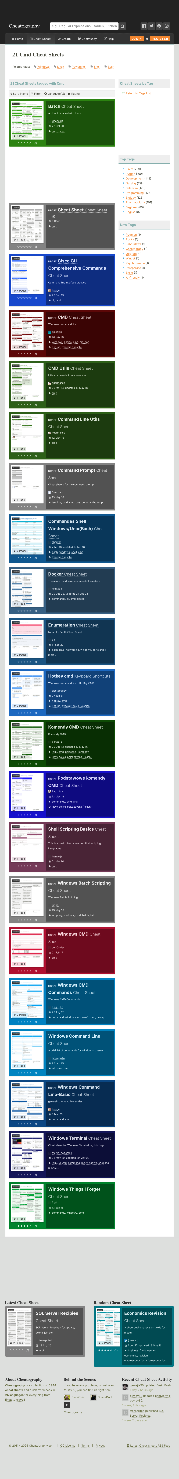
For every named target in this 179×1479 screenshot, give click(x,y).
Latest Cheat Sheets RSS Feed (149, 1445)
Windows (43, 66)
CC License (67, 1445)
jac (53, 215)
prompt (101, 1017)
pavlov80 (136, 1395)
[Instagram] (166, 26)
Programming (135, 193)
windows (57, 341)
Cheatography (15, 1385)
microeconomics (156, 1360)
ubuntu (63, 1162)
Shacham (57, 492)
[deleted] (133, 1340)
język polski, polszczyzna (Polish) (72, 756)
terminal (56, 502)
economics (130, 1355)
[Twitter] (151, 26)
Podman (131, 234)
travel (20, 1399)
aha (75, 801)
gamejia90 (137, 1385)
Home (18, 38)
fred (54, 1202)
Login (136, 38)
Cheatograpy (134, 249)
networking (72, 649)
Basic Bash (163, 1385)
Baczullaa (57, 791)
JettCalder (58, 947)
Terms (85, 1445)
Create (66, 38)
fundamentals (148, 1350)
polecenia (70, 751)
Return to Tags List (138, 93)
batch (62, 131)
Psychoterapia (135, 263)
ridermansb (58, 382)
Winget (130, 258)
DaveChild (78, 1397)
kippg (55, 904)
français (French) (72, 347)
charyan (56, 541)
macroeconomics (134, 1360)
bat (92, 915)
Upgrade (131, 253)
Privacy (100, 1445)
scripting (57, 915)
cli (53, 300)
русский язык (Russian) (76, 705)
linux (62, 649)
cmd (54, 131)
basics (68, 341)
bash (55, 551)
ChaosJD (57, 120)
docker (81, 598)
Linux (60, 66)
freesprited (45, 1340)
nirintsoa (57, 588)
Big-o (129, 272)
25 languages (14, 1395)
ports (95, 649)
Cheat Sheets (42, 38)
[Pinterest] (159, 26)
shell (74, 551)
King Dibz (57, 1007)
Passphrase (133, 268)
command (58, 1017)
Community (89, 38)
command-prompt (93, 502)
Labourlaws (133, 244)
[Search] (122, 26)
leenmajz (57, 856)
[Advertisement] (89, 9)
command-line (76, 1162)
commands (58, 598)
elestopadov (59, 690)
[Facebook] (144, 26)
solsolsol (57, 331)
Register (160, 38)
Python (130, 173)
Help (110, 38)
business (133, 1350)
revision (143, 1355)
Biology (131, 197)
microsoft (83, 1017)
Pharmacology (135, 202)
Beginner (131, 207)
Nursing (131, 183)
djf (53, 639)
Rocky (130, 239)
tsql (41, 1350)
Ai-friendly (133, 277)
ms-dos (84, 341)
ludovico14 (58, 1058)
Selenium (132, 188)
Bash (111, 66)
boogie (56, 290)
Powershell (79, 66)
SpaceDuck (105, 1397)
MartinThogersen (62, 1152)
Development (135, 178)
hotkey (56, 700)
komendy (83, 751)
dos (78, 502)
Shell (97, 66)
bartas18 (57, 741)
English (56, 347)
